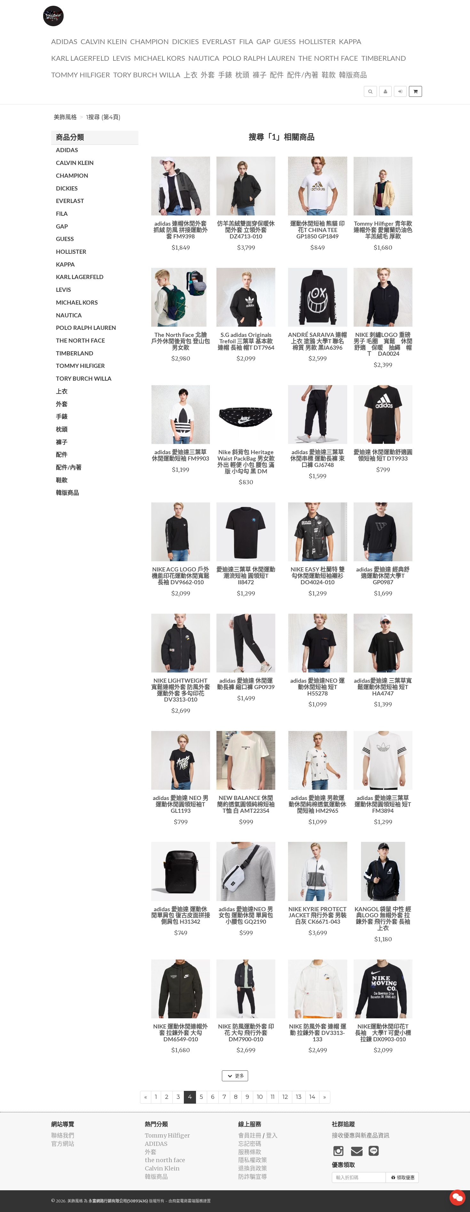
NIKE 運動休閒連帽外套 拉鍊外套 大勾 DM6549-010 (180, 1033)
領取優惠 (406, 1177)
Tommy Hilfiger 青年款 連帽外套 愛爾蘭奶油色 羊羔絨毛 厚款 (383, 230)
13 (299, 1096)
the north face (328, 58)
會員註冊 (249, 1135)
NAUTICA (203, 58)
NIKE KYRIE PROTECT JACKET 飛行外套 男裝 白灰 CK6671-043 (317, 916)
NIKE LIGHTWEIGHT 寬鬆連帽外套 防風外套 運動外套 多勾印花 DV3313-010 (180, 690)
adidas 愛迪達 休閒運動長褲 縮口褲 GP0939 (246, 684)
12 (285, 1096)
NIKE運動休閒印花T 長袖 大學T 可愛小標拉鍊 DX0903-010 (384, 1033)
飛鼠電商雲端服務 (187, 1201)
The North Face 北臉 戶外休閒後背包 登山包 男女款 (180, 341)
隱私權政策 (252, 1160)
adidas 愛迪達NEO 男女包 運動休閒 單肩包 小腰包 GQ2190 (246, 916)
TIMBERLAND (383, 58)
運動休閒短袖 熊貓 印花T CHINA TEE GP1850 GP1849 (317, 230)
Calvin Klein (104, 42)
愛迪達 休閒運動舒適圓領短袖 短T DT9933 (383, 456)
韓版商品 (353, 75)
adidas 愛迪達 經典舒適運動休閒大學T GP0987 (383, 576)
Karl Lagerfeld (80, 58)
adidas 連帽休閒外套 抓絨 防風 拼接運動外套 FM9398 (180, 230)
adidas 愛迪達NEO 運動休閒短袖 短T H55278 (317, 687)
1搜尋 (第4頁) (103, 117)
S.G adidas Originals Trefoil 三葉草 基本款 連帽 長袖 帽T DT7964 (246, 341)
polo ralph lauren (259, 58)
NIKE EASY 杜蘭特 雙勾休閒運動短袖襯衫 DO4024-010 (318, 576)
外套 (208, 75)
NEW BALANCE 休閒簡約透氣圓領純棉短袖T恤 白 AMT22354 (246, 805)
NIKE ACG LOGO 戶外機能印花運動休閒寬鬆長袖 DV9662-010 (180, 576)
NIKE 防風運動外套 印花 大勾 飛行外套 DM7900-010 (246, 1033)
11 (273, 1096)
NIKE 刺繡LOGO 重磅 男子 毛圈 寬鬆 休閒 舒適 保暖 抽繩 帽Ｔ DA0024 (386, 344)
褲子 (260, 75)
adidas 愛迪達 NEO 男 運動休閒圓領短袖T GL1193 (180, 805)
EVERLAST (219, 42)
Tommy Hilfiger (80, 75)
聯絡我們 (62, 1135)
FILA (246, 42)
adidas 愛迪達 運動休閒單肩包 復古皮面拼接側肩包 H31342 (180, 916)
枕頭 (242, 75)
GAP (263, 42)
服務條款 (249, 1152)
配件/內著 (302, 75)
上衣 (191, 75)
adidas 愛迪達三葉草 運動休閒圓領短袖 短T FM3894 (383, 805)
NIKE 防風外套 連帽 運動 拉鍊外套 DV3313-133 (317, 1033)
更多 (239, 1076)
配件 (277, 75)
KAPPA (350, 42)
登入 (272, 1135)
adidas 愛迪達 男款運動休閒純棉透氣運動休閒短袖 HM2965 (317, 805)
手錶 (225, 75)
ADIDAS (64, 42)
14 (312, 1096)
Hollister (317, 42)
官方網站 (62, 1143)
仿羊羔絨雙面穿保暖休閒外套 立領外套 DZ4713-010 (246, 230)
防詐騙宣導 (252, 1176)
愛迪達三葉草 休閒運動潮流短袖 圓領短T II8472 (245, 576)
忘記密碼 (249, 1143)
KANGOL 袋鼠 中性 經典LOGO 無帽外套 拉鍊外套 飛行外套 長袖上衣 (383, 919)
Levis (122, 58)
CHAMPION (149, 42)
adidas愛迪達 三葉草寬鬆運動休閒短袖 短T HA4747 (383, 687)
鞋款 (329, 75)
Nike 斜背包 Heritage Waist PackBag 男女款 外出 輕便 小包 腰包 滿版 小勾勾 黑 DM (246, 462)
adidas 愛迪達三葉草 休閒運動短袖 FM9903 (180, 456)
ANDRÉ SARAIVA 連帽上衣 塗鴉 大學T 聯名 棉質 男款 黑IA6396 (317, 341)
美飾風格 (65, 117)
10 (260, 1096)
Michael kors (159, 58)
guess (285, 42)
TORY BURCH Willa (146, 75)
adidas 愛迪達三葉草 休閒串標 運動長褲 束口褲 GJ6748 (317, 459)
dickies (185, 42)
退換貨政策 (252, 1168)
